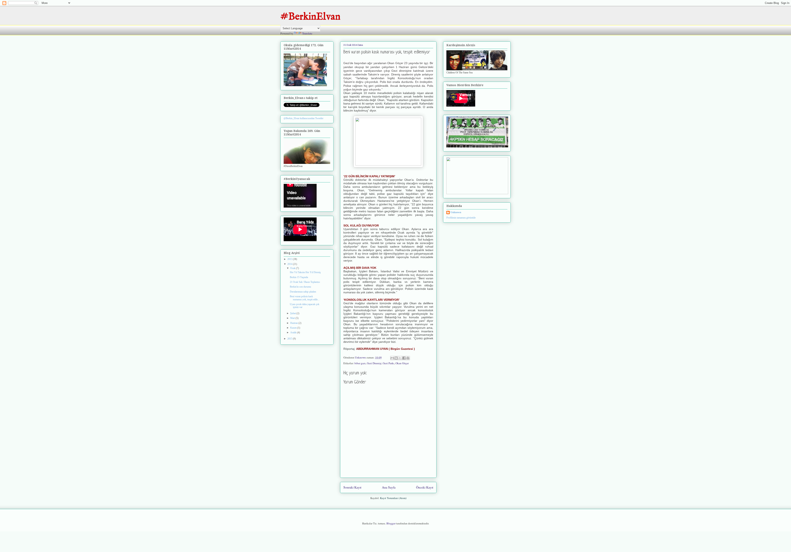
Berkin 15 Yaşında (299, 277)
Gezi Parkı (388, 363)
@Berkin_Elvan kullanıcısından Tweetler (303, 118)
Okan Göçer (402, 363)
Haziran (294, 323)
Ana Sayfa (389, 487)
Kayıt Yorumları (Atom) (393, 498)
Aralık (293, 332)
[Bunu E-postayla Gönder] (392, 358)
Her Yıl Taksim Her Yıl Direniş (305, 272)
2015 (290, 338)
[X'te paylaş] (400, 358)
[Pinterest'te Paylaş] (408, 358)
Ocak (293, 268)
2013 (290, 259)
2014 (290, 264)
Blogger (391, 523)
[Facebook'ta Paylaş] (404, 358)
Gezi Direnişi (374, 363)
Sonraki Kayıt (352, 487)
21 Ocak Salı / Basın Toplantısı (305, 282)
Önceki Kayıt (424, 487)
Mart (293, 318)
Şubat (293, 313)
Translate (307, 33)
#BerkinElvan (310, 17)
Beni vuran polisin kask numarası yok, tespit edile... (304, 298)
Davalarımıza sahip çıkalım (303, 291)
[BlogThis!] (396, 358)
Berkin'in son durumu (300, 286)
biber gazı (360, 363)
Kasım (293, 327)
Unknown (455, 212)
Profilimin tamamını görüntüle (461, 217)
